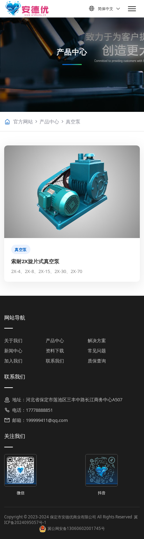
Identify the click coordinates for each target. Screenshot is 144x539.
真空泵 (73, 121)
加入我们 (13, 361)
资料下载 (55, 350)
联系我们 (55, 361)
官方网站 (23, 121)
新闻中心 (13, 350)
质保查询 (97, 361)
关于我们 (13, 340)
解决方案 (97, 340)
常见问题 (97, 350)
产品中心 (49, 121)
